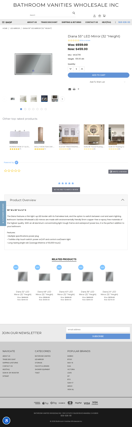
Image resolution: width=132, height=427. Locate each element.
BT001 (69, 359)
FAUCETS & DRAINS (42, 366)
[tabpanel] (12, 99)
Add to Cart (22, 279)
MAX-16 (70, 363)
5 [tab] (37, 109)
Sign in (6, 373)
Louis (69, 373)
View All (70, 389)
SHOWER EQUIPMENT (42, 369)
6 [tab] (42, 109)
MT (68, 376)
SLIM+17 (70, 383)
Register (15, 373)
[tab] (66, 200)
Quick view (22, 274)
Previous (4, 99)
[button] (118, 172)
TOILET (37, 373)
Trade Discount (49, 22)
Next (62, 99)
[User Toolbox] (94, 16)
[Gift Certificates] (99, 16)
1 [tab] (21, 109)
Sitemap (6, 376)
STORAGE (38, 363)
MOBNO (70, 356)
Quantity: (71, 64)
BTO (69, 379)
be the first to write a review (66, 190)
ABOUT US (32, 22)
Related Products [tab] (64, 259)
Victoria (71, 369)
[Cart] (104, 16)
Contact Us (91, 22)
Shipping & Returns (71, 22)
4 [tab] (33, 109)
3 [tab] (29, 109)
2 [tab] (25, 109)
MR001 (69, 386)
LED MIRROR (39, 359)
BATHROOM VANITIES (43, 356)
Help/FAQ (106, 22)
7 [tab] (46, 109)
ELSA (69, 366)
